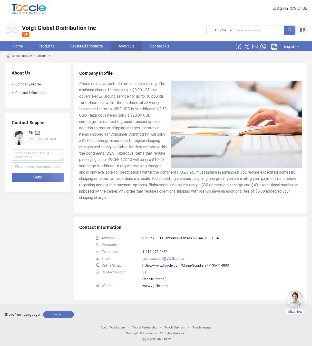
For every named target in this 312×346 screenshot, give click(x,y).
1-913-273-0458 (154, 252)
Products (47, 46)
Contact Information (31, 93)
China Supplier (22, 56)
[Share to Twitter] (247, 46)
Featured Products (86, 46)
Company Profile (28, 84)
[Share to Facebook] (238, 46)
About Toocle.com (113, 327)
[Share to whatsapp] (263, 46)
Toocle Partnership (144, 327)
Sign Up (300, 8)
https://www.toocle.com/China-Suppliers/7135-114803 (185, 265)
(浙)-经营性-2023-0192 (156, 339)
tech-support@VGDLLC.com (164, 259)
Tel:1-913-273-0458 (42, 139)
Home (18, 46)
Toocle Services (174, 327)
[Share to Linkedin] (255, 46)
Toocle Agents (202, 327)
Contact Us (159, 46)
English (58, 314)
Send (37, 177)
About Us (126, 46)
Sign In (282, 8)
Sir (32, 133)
